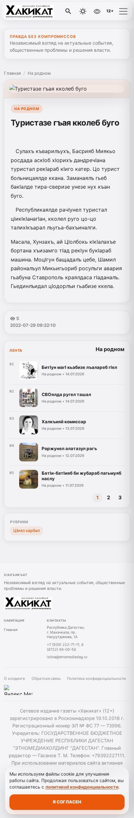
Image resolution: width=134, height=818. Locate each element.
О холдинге (14, 678)
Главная (12, 73)
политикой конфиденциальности (82, 787)
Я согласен (67, 801)
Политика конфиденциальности (96, 678)
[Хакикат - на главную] (32, 11)
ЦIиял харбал (26, 530)
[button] (123, 11)
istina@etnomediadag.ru (67, 657)
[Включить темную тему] (83, 11)
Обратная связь (46, 678)
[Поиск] (68, 11)
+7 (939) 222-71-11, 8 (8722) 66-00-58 (65, 647)
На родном (39, 73)
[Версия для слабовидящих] (96, 11)
